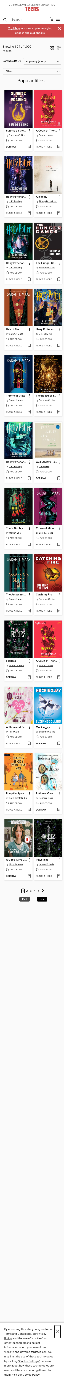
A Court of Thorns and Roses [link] (46, 130)
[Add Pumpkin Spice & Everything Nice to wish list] (29, 810)
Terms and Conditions (17, 1334)
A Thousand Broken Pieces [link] (17, 727)
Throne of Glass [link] (15, 395)
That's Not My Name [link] (17, 528)
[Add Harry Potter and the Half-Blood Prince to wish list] (29, 279)
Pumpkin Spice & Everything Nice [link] (17, 793)
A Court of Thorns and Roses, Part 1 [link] (46, 661)
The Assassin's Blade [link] (17, 594)
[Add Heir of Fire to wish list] (29, 346)
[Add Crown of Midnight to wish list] (59, 544)
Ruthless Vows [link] (44, 793)
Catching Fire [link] (44, 594)
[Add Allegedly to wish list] (59, 213)
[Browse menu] (58, 19)
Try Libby (14, 28)
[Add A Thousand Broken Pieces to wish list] (29, 743)
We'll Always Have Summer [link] (46, 462)
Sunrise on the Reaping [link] (17, 130)
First (24, 899)
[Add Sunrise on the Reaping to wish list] (29, 147)
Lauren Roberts (16, 665)
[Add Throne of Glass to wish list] (29, 412)
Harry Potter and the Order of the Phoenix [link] (17, 197)
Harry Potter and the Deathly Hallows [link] (46, 329)
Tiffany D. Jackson (48, 201)
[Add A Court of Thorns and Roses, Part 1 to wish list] (59, 677)
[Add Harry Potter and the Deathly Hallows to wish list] (59, 346)
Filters (9, 71)
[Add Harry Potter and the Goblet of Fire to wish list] (29, 478)
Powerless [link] (42, 860)
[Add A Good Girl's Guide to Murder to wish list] (29, 876)
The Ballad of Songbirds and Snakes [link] (46, 395)
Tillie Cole (14, 731)
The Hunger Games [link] (46, 263)
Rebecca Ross (46, 798)
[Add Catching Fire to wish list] (59, 611)
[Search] (5, 19)
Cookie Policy (31, 1374)
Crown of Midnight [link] (46, 528)
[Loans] (50, 20)
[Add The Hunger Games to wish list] (59, 279)
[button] (52, 49)
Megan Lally (15, 532)
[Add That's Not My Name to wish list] (29, 544)
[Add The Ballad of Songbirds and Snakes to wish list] (59, 412)
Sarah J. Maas (46, 135)
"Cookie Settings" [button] (29, 1361)
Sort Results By (12, 61)
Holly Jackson (16, 864)
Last (42, 899)
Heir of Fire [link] (12, 329)
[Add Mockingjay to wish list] (59, 743)
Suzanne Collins (17, 135)
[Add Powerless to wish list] (59, 876)
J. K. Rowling (15, 201)
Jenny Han (44, 466)
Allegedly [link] (41, 197)
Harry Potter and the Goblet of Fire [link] (17, 462)
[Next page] (43, 891)
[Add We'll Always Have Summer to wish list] (59, 478)
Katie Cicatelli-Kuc (18, 798)
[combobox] (24, 19)
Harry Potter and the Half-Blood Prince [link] (17, 263)
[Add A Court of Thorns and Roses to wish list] (59, 147)
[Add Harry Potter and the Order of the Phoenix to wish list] (29, 213)
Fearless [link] (11, 661)
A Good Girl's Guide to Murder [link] (17, 860)
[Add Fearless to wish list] (29, 677)
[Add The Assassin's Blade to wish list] (29, 611)
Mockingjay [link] (43, 727)
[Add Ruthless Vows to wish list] (59, 810)
